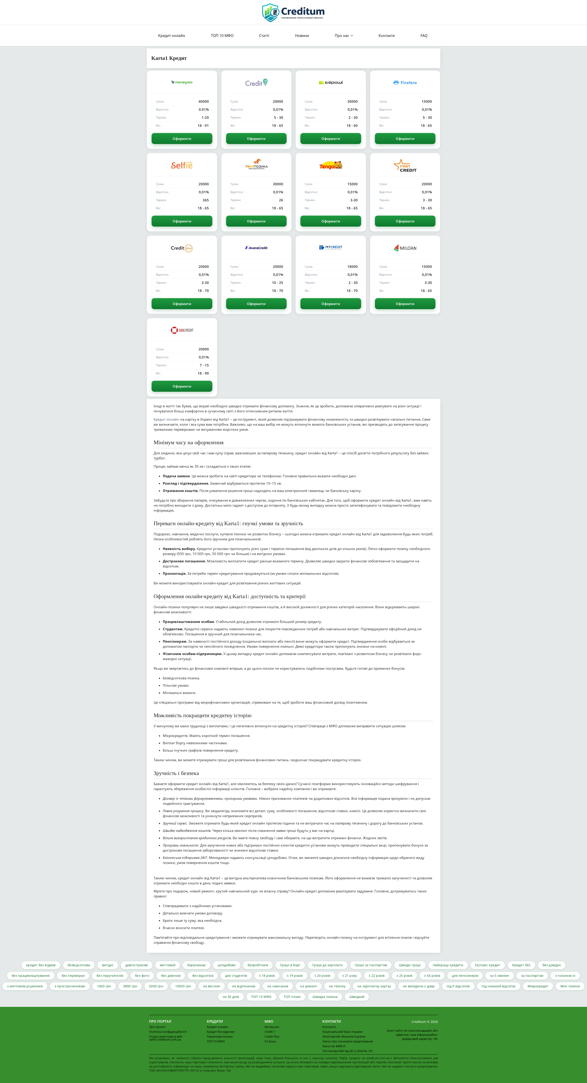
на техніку (337, 986)
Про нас (342, 35)
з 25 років (404, 975)
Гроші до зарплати (327, 965)
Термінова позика (220, 1036)
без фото (142, 975)
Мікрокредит (538, 986)
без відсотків (202, 975)
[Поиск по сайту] (434, 35)
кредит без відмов (40, 965)
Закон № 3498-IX (334, 1046)
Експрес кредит (487, 965)
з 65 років (432, 975)
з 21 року (349, 975)
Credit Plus (272, 1036)
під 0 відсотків (458, 986)
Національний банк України (342, 1032)
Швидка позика (325, 996)
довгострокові (136, 965)
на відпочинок (244, 986)
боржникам (196, 965)
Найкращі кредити (448, 965)
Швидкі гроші (410, 965)
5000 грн (156, 986)
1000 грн (104, 986)
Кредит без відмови (221, 1032)
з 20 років (322, 975)
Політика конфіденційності (168, 1032)
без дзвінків (170, 975)
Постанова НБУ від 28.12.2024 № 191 (347, 1051)
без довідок (552, 965)
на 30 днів (231, 996)
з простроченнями (70, 986)
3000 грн (130, 986)
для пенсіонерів (465, 975)
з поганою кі (565, 975)
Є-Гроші (270, 1041)
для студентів (236, 975)
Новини (302, 35)
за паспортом (532, 975)
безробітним (258, 965)
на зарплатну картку (374, 986)
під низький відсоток (499, 986)
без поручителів (110, 975)
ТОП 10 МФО (222, 35)
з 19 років (295, 975)
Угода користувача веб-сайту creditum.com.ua (166, 1037)
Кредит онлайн (171, 35)
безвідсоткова (79, 965)
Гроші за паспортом (371, 965)
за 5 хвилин (499, 975)
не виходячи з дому (419, 986)
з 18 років (267, 975)
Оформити (182, 138)
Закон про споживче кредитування (347, 1041)
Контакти (387, 35)
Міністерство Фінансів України (343, 1036)
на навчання (277, 986)
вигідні (107, 965)
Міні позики (570, 986)
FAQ (424, 35)
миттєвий (167, 965)
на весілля (211, 986)
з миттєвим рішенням (25, 986)
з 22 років (377, 975)
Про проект (157, 1027)
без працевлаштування (31, 975)
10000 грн (183, 986)
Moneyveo (272, 1027)
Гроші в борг (290, 965)
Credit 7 (270, 1032)
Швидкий (356, 996)
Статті (264, 35)
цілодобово (227, 965)
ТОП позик (292, 996)
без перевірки (73, 975)
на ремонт (308, 986)
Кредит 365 (521, 965)
